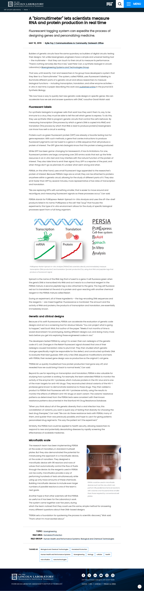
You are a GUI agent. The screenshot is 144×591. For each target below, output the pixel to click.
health (108, 554)
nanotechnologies (60, 560)
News (26, 10)
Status (84, 584)
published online (88, 86)
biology (90, 554)
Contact (98, 584)
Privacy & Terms (110, 584)
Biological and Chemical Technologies (97, 539)
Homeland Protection (53, 535)
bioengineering (50, 531)
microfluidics (45, 560)
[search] (120, 4)
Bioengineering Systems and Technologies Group (65, 67)
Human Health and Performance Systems (62, 539)
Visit (90, 584)
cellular (99, 554)
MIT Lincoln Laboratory (12, 10)
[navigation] (134, 4)
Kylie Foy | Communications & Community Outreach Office (74, 43)
